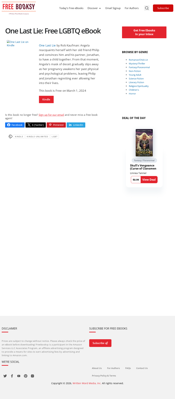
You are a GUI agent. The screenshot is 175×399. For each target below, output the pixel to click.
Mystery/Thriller (137, 63)
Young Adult (135, 74)
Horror (132, 93)
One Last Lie (47, 45)
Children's (134, 89)
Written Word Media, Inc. (87, 383)
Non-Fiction (135, 71)
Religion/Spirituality (139, 86)
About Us (97, 368)
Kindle (46, 99)
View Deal (149, 179)
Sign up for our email (51, 114)
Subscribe (163, 8)
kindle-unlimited (37, 136)
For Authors (132, 8)
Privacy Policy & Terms (104, 375)
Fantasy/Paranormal (139, 67)
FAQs (128, 368)
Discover (93, 8)
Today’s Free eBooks (71, 8)
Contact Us (142, 368)
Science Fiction (136, 78)
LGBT (54, 136)
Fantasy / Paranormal (144, 160)
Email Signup (113, 8)
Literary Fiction (136, 82)
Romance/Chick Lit (138, 59)
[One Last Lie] (21, 43)
